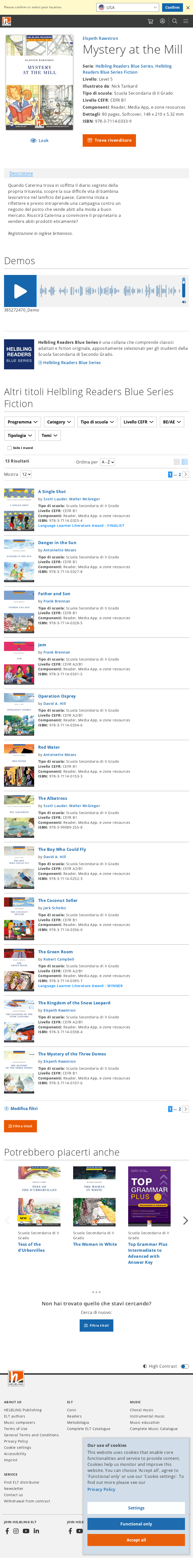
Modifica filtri (24, 1108)
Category (56, 422)
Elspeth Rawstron (100, 38)
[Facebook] (7, 1531)
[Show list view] (184, 462)
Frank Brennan (56, 601)
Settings (136, 1508)
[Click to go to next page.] (185, 474)
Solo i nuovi (23, 447)
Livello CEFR (136, 422)
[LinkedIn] (36, 1531)
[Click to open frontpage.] (6, 21)
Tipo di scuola (94, 422)
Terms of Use (16, 1428)
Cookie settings (17, 1447)
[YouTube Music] (79, 1531)
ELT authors (14, 1416)
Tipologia (17, 435)
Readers (74, 1416)
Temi (47, 435)
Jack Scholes (54, 907)
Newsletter (14, 1488)
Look (43, 140)
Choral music (142, 1410)
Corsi (71, 1410)
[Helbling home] (16, 1378)
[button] (188, 8)
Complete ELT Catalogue (89, 1428)
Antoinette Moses (59, 550)
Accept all (136, 1540)
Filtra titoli (22, 1126)
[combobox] (127, 7)
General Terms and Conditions (31, 1435)
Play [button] (20, 291)
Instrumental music (147, 1416)
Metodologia (78, 1422)
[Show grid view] (176, 462)
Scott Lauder (55, 499)
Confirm (172, 7)
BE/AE (169, 422)
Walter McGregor (84, 499)
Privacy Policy (101, 1489)
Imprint (10, 1460)
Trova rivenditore (113, 140)
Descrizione (21, 173)
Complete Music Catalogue (154, 1428)
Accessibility (15, 1453)
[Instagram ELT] (16, 1531)
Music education (145, 1422)
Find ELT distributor (22, 1482)
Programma (20, 422)
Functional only (136, 1524)
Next (185, 1219)
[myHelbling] (162, 21)
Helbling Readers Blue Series (124, 66)
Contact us (13, 1494)
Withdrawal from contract (27, 1501)
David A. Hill (54, 703)
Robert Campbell (58, 959)
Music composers (19, 1422)
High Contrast (163, 1366)
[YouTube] (26, 1531)
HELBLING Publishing (23, 1410)
